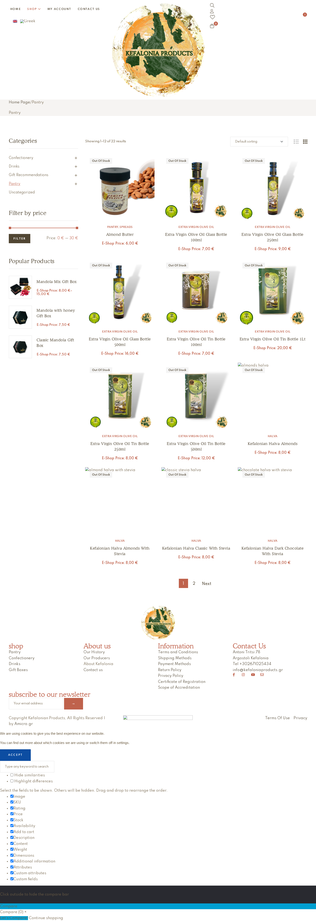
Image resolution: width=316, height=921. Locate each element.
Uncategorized (22, 192)
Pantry (112, 227)
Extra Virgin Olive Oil (196, 227)
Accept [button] (15, 755)
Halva (272, 436)
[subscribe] (73, 703)
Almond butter (120, 234)
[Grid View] (305, 142)
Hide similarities (29, 775)
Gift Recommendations (28, 175)
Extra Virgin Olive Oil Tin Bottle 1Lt (273, 339)
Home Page (19, 102)
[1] (256, 17)
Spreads (126, 227)
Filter (19, 238)
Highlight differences (33, 781)
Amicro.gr (23, 724)
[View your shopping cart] (212, 26)
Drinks (14, 166)
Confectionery (21, 158)
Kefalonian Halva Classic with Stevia (196, 548)
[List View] (296, 142)
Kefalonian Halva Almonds (272, 443)
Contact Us (249, 646)
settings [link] (123, 743)
